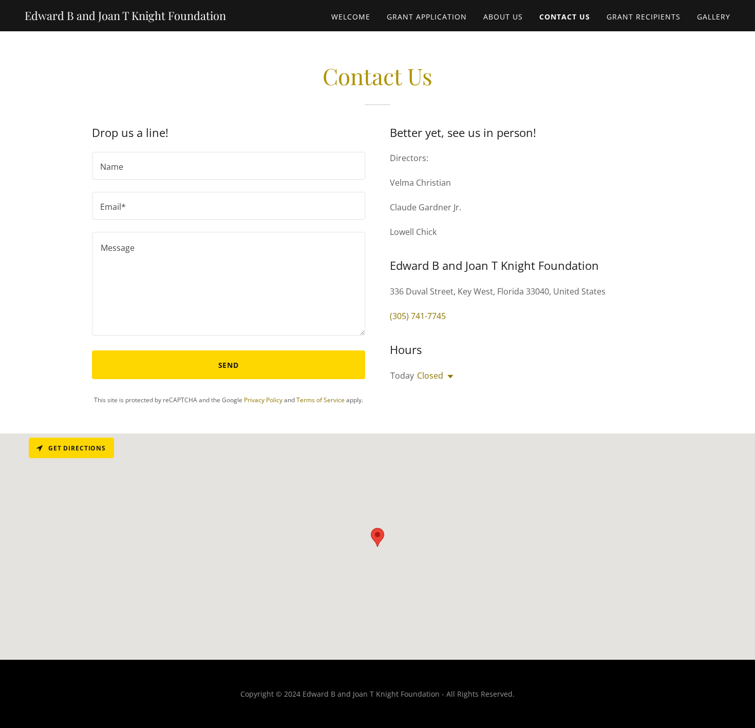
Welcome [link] (350, 17)
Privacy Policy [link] (263, 400)
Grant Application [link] (427, 17)
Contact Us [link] (564, 17)
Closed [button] (430, 375)
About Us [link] (503, 17)
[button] (448, 376)
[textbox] (228, 166)
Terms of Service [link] (320, 400)
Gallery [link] (713, 17)
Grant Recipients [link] (644, 17)
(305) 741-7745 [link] (418, 316)
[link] (125, 17)
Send (228, 365)
